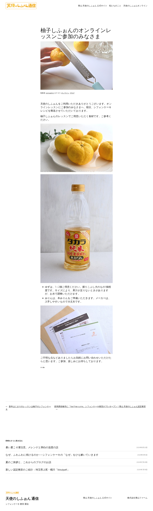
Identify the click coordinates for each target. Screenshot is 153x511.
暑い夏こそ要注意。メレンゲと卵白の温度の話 (32, 447)
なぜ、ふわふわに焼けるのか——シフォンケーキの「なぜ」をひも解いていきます (52, 454)
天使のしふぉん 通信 (22, 498)
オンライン (65, 93)
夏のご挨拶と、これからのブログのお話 (28, 462)
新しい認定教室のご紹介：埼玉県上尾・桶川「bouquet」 (38, 469)
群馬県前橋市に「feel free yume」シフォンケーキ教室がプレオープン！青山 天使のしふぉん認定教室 (100, 406)
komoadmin (50, 93)
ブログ (72, 93)
